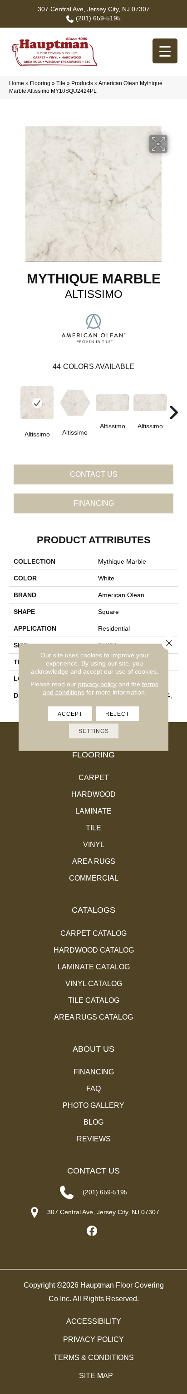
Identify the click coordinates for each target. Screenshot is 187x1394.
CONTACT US (93, 1170)
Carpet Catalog (93, 933)
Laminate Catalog (94, 967)
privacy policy (97, 683)
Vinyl (93, 844)
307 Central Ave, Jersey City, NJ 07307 (94, 9)
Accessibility (93, 1321)
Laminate (93, 811)
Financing (94, 503)
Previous (13, 398)
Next (173, 398)
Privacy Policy (93, 1339)
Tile (60, 83)
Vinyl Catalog (93, 983)
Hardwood (93, 794)
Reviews (94, 1139)
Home (16, 83)
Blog (93, 1122)
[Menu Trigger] (165, 50)
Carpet (94, 777)
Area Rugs (93, 861)
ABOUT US (93, 1049)
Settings (94, 731)
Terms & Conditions (94, 1357)
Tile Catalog (93, 1000)
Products (82, 83)
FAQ (93, 1088)
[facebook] (92, 1231)
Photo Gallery (93, 1105)
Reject (117, 713)
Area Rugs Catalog (93, 1017)
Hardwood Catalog (94, 950)
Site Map (96, 1376)
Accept (70, 713)
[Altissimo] (37, 403)
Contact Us (94, 474)
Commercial (93, 878)
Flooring (40, 83)
